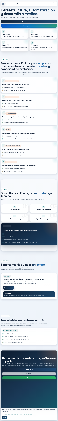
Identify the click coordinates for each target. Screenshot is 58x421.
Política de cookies (19, 414)
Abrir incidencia (8, 288)
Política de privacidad (7, 414)
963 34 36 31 (28, 369)
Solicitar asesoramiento (29, 21)
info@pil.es (29, 373)
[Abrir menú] (54, 3)
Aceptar (4, 417)
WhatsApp (29, 377)
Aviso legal (29, 414)
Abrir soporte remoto (29, 26)
